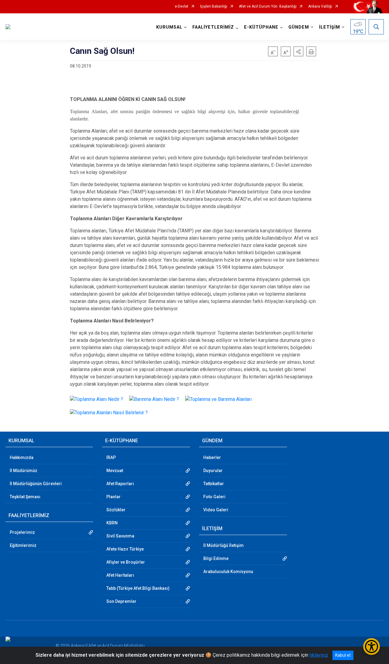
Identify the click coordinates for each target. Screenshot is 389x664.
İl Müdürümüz (23, 470)
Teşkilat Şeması (25, 496)
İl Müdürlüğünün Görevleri (36, 483)
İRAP (111, 457)
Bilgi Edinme (216, 558)
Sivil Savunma (120, 536)
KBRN (112, 522)
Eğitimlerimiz (23, 545)
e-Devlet (181, 7)
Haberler (212, 457)
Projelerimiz (22, 532)
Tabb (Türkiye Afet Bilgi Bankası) (138, 588)
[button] (298, 51)
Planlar (113, 496)
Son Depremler (121, 601)
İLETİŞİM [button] (329, 27)
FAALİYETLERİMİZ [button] (213, 27)
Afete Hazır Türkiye (125, 549)
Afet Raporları (120, 483)
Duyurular (213, 470)
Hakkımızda (21, 457)
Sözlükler (116, 509)
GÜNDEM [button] (298, 27)
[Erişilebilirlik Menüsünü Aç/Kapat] (371, 646)
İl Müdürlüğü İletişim (223, 545)
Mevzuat (114, 470)
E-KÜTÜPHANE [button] (261, 27)
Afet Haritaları (120, 575)
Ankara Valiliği (320, 7)
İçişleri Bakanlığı (213, 7)
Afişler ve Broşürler (125, 562)
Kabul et (343, 655)
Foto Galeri (214, 496)
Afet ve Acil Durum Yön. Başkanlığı (268, 7)
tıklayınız (318, 655)
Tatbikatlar (213, 483)
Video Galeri (215, 509)
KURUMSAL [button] (169, 27)
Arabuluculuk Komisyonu (228, 571)
